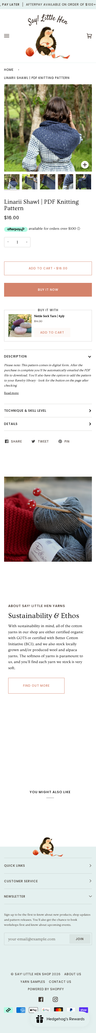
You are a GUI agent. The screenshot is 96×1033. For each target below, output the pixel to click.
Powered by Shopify (46, 989)
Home (9, 69)
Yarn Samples (32, 982)
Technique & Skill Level (25, 410)
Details (11, 424)
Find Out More (36, 685)
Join (80, 939)
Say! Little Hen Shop (33, 974)
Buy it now (48, 289)
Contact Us (60, 982)
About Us (72, 974)
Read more (11, 393)
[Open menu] (11, 36)
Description (15, 356)
